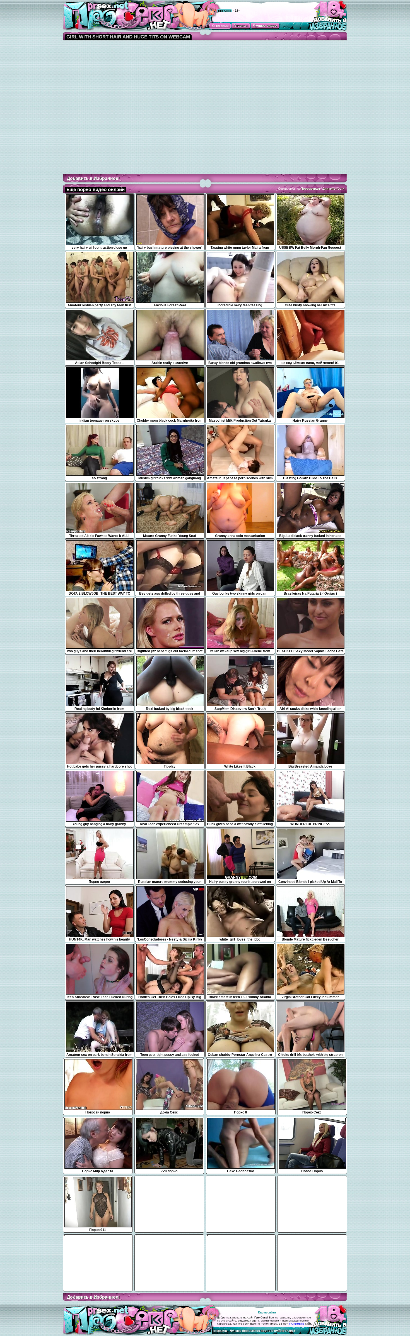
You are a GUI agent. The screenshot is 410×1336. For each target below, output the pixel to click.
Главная (240, 26)
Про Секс (224, 10)
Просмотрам (310, 188)
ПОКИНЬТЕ (296, 1323)
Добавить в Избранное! (93, 178)
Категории (220, 26)
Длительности (333, 188)
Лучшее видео (265, 26)
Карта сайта (267, 1312)
